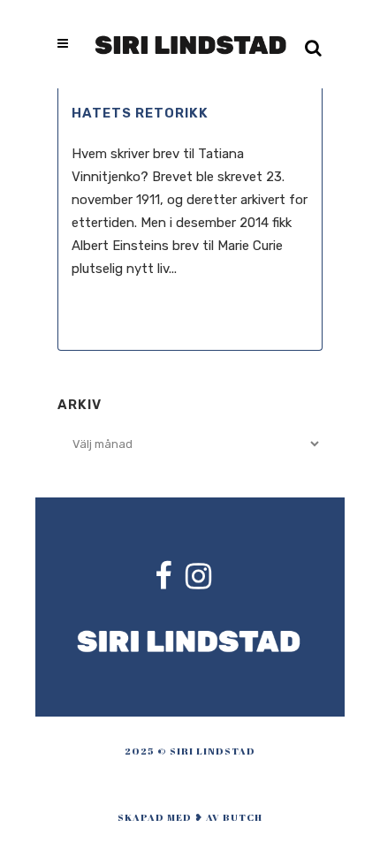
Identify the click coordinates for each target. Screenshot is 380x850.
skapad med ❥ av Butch (190, 816)
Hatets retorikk (140, 113)
